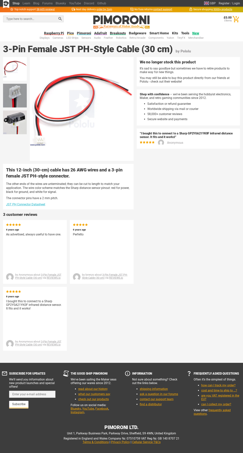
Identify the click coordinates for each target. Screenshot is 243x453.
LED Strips (72, 37)
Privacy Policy (120, 442)
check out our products (93, 399)
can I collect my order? (216, 404)
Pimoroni (84, 33)
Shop (16, 3)
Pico (70, 33)
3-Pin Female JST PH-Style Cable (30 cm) (38, 276)
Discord (89, 3)
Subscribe (18, 404)
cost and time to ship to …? (219, 390)
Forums (47, 3)
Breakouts (118, 33)
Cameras (58, 37)
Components (156, 37)
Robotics (121, 37)
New (195, 33)
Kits (175, 33)
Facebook (101, 408)
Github (101, 3)
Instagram (77, 412)
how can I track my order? (218, 385)
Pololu (186, 51)
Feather (108, 37)
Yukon (170, 37)
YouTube (75, 3)
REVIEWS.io (54, 277)
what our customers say (94, 394)
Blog (36, 3)
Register (224, 3)
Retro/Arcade (137, 37)
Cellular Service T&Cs (146, 442)
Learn (26, 3)
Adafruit (100, 33)
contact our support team (157, 399)
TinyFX (181, 37)
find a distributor (151, 404)
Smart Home (159, 33)
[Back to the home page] (121, 22)
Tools (185, 33)
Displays (45, 37)
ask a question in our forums (159, 394)
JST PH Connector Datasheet (25, 204)
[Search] (60, 18)
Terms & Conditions (96, 442)
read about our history (93, 389)
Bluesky (61, 3)
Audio (97, 37)
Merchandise (196, 37)
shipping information (154, 389)
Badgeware (137, 33)
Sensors (86, 37)
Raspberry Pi (54, 33)
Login (236, 3)
